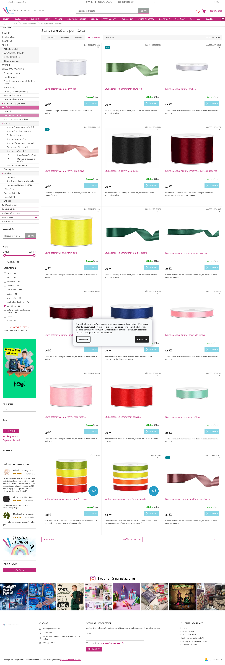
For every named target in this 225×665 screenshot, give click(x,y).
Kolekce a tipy (8, 37)
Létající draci (9, 189)
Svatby (7, 123)
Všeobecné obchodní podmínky (192, 638)
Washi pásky (9, 87)
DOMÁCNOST (8, 217)
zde (110, 332)
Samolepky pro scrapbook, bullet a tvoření (19, 82)
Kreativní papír (10, 77)
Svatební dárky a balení (17, 165)
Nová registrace (10, 436)
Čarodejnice (9, 169)
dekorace (13, 281)
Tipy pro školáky (11, 61)
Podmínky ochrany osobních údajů (193, 641)
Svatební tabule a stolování (19, 131)
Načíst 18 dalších (132, 539)
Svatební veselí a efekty (17, 139)
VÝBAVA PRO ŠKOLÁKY (14, 53)
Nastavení (83, 339)
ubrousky (13, 285)
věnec (11, 316)
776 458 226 (47, 632)
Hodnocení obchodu (126, 2)
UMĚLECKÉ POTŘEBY (11, 213)
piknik (11, 321)
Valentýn (8, 111)
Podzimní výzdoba (12, 193)
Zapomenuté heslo (12, 440)
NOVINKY (6, 32)
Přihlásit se (11, 431)
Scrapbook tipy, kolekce (14, 103)
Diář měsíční (7, 221)
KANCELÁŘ (7, 41)
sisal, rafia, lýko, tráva (18, 302)
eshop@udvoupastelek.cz (53, 628)
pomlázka (13, 306)
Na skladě (13, 262)
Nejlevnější (65, 37)
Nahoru (50, 539)
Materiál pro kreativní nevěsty (26, 160)
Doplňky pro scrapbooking (16, 91)
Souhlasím (142, 339)
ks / (19, 570)
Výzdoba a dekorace (15, 135)
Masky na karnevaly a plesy (16, 119)
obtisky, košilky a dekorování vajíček (18, 311)
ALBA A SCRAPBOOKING (13, 69)
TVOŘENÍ (6, 65)
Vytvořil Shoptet (216, 659)
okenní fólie (14, 298)
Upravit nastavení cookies (70, 659)
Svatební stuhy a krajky (27, 155)
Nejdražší (78, 37)
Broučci (7, 173)
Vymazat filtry (18, 327)
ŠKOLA (5, 45)
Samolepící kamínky (13, 95)
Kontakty (89, 2)
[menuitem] (6, 19)
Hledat (143, 11)
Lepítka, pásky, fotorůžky (15, 99)
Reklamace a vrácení (188, 644)
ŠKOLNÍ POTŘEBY (12, 57)
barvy (11, 273)
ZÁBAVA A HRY (8, 209)
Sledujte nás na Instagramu (116, 578)
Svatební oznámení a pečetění (20, 127)
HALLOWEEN (10, 197)
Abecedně (110, 37)
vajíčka (12, 294)
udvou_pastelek (49, 643)
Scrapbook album (12, 73)
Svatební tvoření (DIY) (16, 151)
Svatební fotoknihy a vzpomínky (21, 143)
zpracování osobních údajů (111, 643)
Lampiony (11, 177)
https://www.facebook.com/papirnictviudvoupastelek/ (61, 637)
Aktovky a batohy (11, 49)
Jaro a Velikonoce (12, 115)
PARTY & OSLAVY (9, 205)
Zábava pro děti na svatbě (18, 147)
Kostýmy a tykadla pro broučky (20, 181)
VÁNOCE (7, 201)
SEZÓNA (6, 107)
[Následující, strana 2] (214, 539)
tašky (11, 277)
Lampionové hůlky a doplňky (19, 185)
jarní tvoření (14, 290)
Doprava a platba (105, 2)
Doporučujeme (50, 37)
